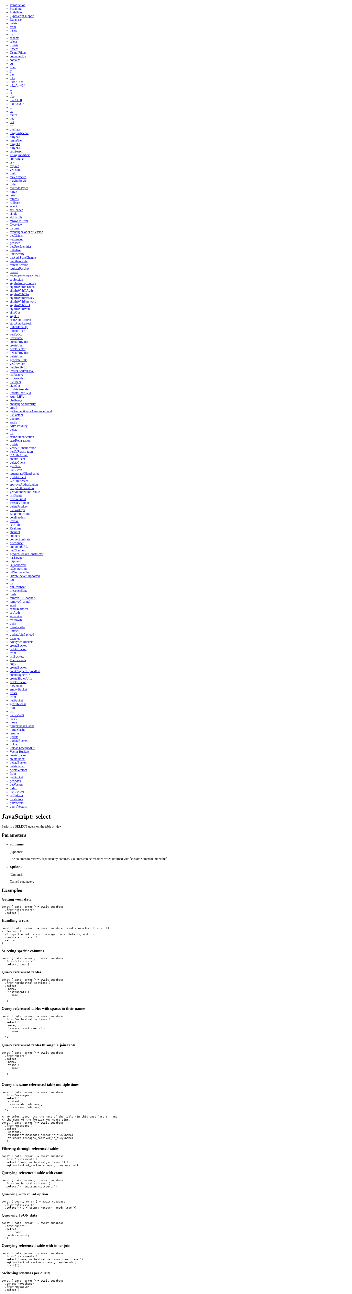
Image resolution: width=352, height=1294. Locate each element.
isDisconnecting (20, 572)
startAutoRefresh (21, 319)
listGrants (16, 495)
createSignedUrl (20, 674)
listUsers (15, 382)
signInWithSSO (20, 305)
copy (13, 664)
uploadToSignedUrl (22, 748)
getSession (16, 239)
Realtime (15, 528)
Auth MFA (17, 396)
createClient (17, 459)
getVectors (16, 784)
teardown (16, 620)
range (13, 191)
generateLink (18, 360)
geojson (15, 169)
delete (13, 23)
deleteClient (17, 462)
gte (12, 74)
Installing (16, 8)
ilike (12, 78)
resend (14, 272)
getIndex (15, 781)
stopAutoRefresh (21, 323)
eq (11, 63)
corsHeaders (18, 517)
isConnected (18, 565)
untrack (14, 631)
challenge (16, 400)
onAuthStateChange (23, 257)
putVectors (16, 803)
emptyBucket (18, 689)
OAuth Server (19, 481)
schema (14, 38)
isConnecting (18, 568)
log (12, 579)
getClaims (16, 235)
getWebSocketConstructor (26, 554)
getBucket (16, 700)
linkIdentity (17, 254)
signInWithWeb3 (20, 308)
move (13, 722)
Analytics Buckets (21, 642)
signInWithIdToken (22, 287)
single (13, 213)
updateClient (18, 477)
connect (15, 535)
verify (13, 422)
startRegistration (20, 440)
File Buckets (18, 660)
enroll (13, 407)
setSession (16, 279)
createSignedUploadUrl (25, 671)
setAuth (15, 524)
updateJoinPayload (22, 634)
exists (13, 693)
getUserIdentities (20, 246)
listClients (16, 470)
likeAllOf (16, 100)
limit (12, 173)
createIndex (17, 759)
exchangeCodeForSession (26, 232)
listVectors (16, 799)
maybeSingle (18, 180)
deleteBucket (18, 649)
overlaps (15, 129)
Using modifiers (20, 155)
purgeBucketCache (22, 726)
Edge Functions (20, 513)
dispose (14, 228)
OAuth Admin (19, 455)
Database (16, 19)
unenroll (15, 418)
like (12, 96)
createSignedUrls (21, 678)
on (11, 583)
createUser (16, 345)
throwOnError (19, 221)
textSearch (16, 151)
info (12, 707)
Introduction (17, 5)
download (16, 685)
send (13, 605)
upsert (14, 49)
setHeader (16, 210)
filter (13, 67)
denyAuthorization (22, 488)
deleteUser (16, 356)
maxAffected (18, 177)
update (14, 45)
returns (14, 199)
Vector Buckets (19, 751)
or (11, 125)
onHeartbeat (17, 587)
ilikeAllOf (16, 82)
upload (14, 744)
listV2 (14, 718)
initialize (15, 250)
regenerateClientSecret (24, 473)
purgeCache (17, 729)
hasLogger (16, 557)
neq (12, 118)
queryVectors (18, 806)
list (11, 433)
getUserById (18, 367)
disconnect (16, 543)
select (13, 41)
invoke (14, 521)
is (11, 93)
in (11, 89)
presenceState (18, 590)
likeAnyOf (17, 104)
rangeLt (15, 144)
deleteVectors (18, 770)
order (13, 184)
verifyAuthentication (23, 448)
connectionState (20, 539)
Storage (15, 638)
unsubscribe (17, 627)
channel (15, 532)
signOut (15, 312)
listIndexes (16, 795)
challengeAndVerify (23, 404)
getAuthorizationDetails (25, 491)
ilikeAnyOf (17, 85)
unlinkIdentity (19, 327)
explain (14, 166)
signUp (14, 316)
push (13, 594)
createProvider (19, 341)
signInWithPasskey (22, 298)
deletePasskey (19, 506)
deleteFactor (17, 349)
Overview (16, 224)
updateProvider (19, 389)
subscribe (16, 616)
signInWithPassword (23, 301)
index (13, 788)
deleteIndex (17, 766)
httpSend (15, 561)
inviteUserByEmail (22, 371)
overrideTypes (19, 188)
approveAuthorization (24, 484)
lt (10, 107)
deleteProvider (19, 352)
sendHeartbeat (19, 609)
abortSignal (17, 158)
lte (11, 111)
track (13, 623)
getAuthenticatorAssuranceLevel (31, 411)
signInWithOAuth (21, 290)
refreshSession (19, 265)
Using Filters (18, 52)
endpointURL (19, 546)
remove (14, 733)
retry (13, 195)
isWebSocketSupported (25, 576)
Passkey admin (19, 502)
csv (12, 162)
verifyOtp (16, 334)
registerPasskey (20, 268)
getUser (15, 243)
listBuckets (17, 656)
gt (11, 71)
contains (15, 60)
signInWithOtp (19, 294)
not (12, 122)
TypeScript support (22, 16)
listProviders (18, 378)
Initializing (16, 12)
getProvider (17, 363)
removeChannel (20, 601)
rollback (15, 202)
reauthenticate (19, 261)
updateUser (17, 330)
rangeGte (16, 140)
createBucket (18, 645)
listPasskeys (17, 510)
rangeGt (15, 136)
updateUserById (20, 393)
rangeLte (15, 147)
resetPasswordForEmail (25, 276)
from (13, 27)
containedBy (18, 56)
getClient (15, 466)
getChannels (18, 550)
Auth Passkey (19, 426)
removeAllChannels (22, 598)
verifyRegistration (21, 451)
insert (13, 30)
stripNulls (16, 217)
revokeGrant (18, 499)
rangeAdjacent (19, 133)
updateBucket (19, 740)
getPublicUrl (18, 704)
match (14, 115)
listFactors (16, 374)
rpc (12, 34)
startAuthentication (22, 437)
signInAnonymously (23, 283)
